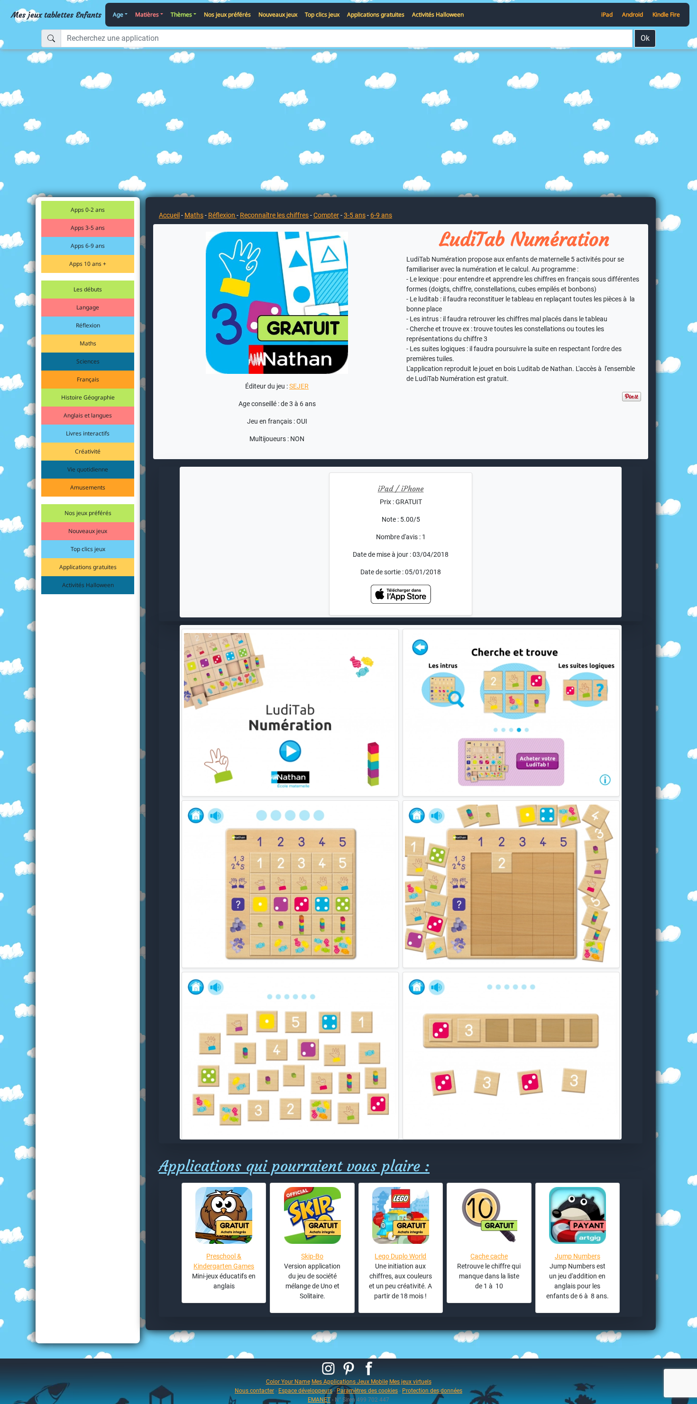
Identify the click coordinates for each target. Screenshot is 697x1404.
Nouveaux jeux (277, 14)
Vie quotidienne (87, 469)
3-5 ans (355, 215)
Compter (326, 215)
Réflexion (88, 325)
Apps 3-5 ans (88, 228)
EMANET (319, 1399)
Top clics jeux (322, 14)
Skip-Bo (312, 1256)
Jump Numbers (577, 1256)
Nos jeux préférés (227, 14)
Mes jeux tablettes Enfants (56, 14)
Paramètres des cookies (367, 1390)
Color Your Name (288, 1381)
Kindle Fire (666, 14)
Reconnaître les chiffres (274, 215)
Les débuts (87, 289)
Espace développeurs (305, 1390)
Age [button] (118, 14)
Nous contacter (254, 1390)
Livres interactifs (88, 433)
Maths (88, 343)
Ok (645, 38)
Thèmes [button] (181, 14)
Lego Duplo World (400, 1256)
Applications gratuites (375, 14)
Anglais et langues (88, 415)
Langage (87, 307)
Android (632, 14)
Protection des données (432, 1390)
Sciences (88, 361)
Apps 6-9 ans (88, 246)
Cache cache (489, 1256)
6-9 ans (381, 215)
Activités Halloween (438, 14)
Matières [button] (147, 14)
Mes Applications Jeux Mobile (350, 1381)
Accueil (169, 215)
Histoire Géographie (88, 397)
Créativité (88, 451)
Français (88, 379)
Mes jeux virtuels (410, 1381)
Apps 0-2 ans (88, 210)
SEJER (299, 386)
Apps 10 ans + (87, 264)
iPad (607, 14)
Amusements (87, 487)
